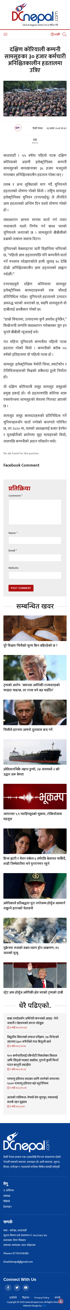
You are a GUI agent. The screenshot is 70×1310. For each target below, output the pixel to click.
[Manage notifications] (61, 1301)
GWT (44, 1306)
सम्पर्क (57, 1297)
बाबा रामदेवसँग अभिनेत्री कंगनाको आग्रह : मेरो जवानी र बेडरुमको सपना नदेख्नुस (32, 1021)
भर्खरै (57, 34)
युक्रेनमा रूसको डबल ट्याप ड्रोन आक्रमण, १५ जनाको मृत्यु (31, 950)
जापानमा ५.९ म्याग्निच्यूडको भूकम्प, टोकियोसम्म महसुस (32, 816)
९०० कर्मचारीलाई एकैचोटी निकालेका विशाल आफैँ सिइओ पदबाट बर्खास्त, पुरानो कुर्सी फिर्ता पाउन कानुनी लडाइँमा (32, 1060)
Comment (15, 495)
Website (13, 568)
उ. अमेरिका (8, 1191)
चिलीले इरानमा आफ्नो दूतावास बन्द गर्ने (27, 730)
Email (12, 550)
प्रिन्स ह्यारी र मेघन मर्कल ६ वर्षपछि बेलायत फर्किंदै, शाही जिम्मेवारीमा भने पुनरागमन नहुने (34, 861)
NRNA (6, 1196)
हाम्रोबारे (13, 1297)
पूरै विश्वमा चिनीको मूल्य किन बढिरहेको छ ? (30, 646)
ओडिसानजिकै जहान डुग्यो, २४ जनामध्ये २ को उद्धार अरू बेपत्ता (31, 771)
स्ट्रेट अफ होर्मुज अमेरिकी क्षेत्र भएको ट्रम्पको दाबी (33, 992)
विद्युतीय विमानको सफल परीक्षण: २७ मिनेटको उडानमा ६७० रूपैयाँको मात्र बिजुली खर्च (33, 1039)
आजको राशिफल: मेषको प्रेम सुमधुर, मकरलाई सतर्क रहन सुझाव (32, 1100)
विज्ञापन (25, 1297)
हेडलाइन (7, 1207)
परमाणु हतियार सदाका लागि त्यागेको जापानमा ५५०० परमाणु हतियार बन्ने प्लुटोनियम (33, 1081)
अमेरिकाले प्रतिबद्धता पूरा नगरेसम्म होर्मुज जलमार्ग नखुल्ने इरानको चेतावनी (34, 905)
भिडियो (6, 1201)
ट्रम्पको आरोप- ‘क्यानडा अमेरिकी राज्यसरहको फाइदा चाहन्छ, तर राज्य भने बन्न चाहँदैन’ (31, 687)
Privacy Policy (41, 1297)
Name (13, 533)
